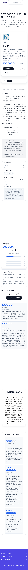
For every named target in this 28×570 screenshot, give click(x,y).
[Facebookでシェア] (22, 68)
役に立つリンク (6, 559)
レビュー (9, 80)
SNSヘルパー (9, 510)
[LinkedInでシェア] (5, 72)
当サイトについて (6, 553)
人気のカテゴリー (6, 556)
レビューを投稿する (15, 298)
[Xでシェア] (17, 68)
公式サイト (7, 68)
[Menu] (25, 2)
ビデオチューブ (9, 467)
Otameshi (8, 439)
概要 (4, 80)
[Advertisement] (14, 221)
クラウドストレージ (9, 173)
